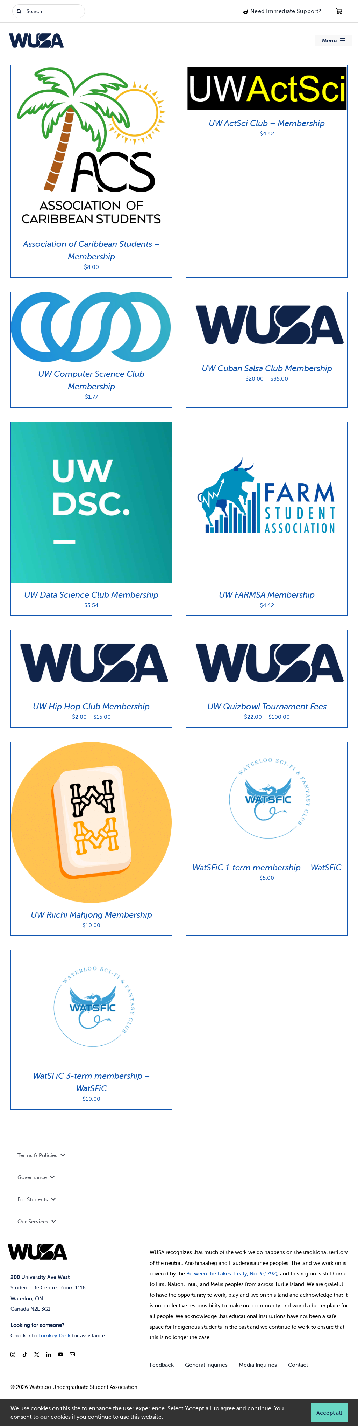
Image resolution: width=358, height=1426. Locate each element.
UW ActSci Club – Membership (267, 123)
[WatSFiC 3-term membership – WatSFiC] (91, 954)
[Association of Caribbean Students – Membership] (91, 69)
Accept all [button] (329, 1412)
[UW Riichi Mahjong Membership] (91, 746)
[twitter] (36, 1354)
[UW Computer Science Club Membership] (91, 296)
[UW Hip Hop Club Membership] (91, 634)
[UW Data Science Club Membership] (91, 426)
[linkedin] (48, 1354)
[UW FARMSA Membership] (266, 426)
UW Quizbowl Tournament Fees (267, 706)
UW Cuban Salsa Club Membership (267, 368)
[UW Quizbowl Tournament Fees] (266, 634)
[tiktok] (24, 1354)
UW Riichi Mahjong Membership (91, 915)
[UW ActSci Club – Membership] (266, 69)
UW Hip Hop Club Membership (91, 706)
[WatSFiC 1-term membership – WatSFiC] (266, 746)
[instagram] (12, 1354)
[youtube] (60, 1354)
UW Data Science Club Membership (91, 595)
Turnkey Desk (54, 1335)
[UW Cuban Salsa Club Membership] (266, 296)
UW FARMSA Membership (267, 595)
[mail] (72, 1354)
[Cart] (339, 11)
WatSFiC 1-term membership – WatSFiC (267, 867)
